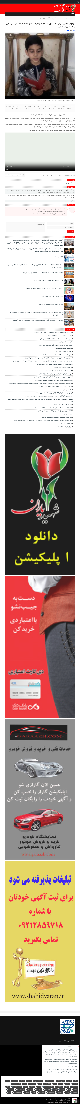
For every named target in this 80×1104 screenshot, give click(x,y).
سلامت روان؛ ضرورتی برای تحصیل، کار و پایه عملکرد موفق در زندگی (44, 288)
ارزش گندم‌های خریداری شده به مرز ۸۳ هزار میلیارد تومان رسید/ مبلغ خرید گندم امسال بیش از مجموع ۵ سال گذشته (43, 420)
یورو (9, 1092)
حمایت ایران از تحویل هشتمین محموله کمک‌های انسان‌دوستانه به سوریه (54, 364)
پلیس (34, 1092)
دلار (40, 1084)
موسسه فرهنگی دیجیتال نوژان (55, 1102)
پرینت (65, 30)
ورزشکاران (60, 1092)
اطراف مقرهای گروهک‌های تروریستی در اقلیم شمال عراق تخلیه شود (55, 374)
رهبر (25, 1084)
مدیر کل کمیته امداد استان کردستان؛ (63, 405)
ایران (8, 1081)
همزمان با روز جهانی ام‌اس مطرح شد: (52, 296)
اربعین (69, 1081)
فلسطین (62, 1089)
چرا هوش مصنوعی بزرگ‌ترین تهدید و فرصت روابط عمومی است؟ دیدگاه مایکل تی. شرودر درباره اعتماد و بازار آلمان (36, 313)
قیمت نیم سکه (20, 1089)
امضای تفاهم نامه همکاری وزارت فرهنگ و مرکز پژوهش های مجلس (55, 345)
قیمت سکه (38, 1089)
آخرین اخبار (43, 18)
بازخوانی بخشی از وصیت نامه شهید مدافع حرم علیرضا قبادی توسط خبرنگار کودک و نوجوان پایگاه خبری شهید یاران (40, 25)
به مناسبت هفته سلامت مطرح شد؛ (63, 348)
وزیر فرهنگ (51, 1092)
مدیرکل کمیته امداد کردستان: (64, 427)
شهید (8, 1087)
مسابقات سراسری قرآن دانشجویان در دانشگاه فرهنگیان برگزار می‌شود (55, 386)
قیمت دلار (47, 1089)
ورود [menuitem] (75, 1)
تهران (61, 1084)
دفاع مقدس (47, 1084)
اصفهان (29, 1081)
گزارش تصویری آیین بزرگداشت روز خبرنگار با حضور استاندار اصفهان (55, 411)
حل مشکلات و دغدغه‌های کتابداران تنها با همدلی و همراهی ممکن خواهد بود (53, 332)
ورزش (67, 1092)
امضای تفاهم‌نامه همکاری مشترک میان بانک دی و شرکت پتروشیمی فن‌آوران (53, 380)
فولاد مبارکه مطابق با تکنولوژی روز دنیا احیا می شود (48, 280)
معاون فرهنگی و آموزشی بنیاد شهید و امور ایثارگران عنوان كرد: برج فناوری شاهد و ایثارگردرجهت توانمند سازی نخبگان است (41, 361)
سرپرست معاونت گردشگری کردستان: (62, 367)
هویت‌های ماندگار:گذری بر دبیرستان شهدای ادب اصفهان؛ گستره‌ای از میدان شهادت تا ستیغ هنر (48, 396)
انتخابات (15, 1081)
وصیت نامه (41, 1092)
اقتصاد (22, 1081)
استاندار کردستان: (67, 390)
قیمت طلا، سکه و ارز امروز (65, 342)
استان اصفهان (61, 1081)
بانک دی (75, 1084)
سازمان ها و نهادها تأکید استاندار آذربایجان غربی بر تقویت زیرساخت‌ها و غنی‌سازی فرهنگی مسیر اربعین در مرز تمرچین (35, 265)
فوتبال (55, 1089)
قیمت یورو (11, 1089)
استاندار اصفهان (50, 1081)
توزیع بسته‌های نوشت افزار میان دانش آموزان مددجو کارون (57, 355)
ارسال (71, 30)
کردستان (27, 1092)
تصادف (67, 1084)
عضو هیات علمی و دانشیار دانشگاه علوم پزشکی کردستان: (58, 371)
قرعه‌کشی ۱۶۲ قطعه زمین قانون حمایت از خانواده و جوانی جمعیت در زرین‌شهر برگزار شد (38, 320)
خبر (55, 1084)
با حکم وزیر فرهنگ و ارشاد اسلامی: (63, 352)
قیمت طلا (30, 1089)
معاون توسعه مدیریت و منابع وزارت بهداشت (50, 304)
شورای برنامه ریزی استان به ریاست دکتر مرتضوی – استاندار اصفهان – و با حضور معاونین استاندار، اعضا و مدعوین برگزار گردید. (40, 383)
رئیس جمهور (32, 1084)
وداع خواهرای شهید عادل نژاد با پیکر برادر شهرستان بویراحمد (57, 417)
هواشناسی (75, 1092)
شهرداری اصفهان (17, 1087)
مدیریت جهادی (68, 414)
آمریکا (76, 1081)
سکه (67, 1087)
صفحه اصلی (57, 18)
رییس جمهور (74, 1087)
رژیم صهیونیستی (16, 1084)
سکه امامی (59, 1087)
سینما (39, 1087)
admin (38, 101)
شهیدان (75, 1089)
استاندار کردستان (38, 1081)
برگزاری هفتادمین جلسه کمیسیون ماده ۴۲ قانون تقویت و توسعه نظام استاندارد (53, 377)
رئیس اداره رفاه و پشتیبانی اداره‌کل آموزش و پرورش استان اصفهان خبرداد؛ (54, 393)
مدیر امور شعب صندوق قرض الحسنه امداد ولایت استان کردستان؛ (56, 339)
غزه (69, 1089)
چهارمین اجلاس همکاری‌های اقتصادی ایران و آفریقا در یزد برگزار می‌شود (43, 272)
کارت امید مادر (69, 201)
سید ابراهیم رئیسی (49, 1087)
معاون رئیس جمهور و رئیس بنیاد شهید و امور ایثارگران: (58, 336)
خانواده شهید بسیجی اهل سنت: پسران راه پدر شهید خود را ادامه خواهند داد (53, 408)
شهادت (32, 1087)
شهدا (26, 1087)
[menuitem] (78, 1)
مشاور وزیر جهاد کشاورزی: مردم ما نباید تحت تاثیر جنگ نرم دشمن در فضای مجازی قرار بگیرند (48, 358)
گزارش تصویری (18, 1092)
